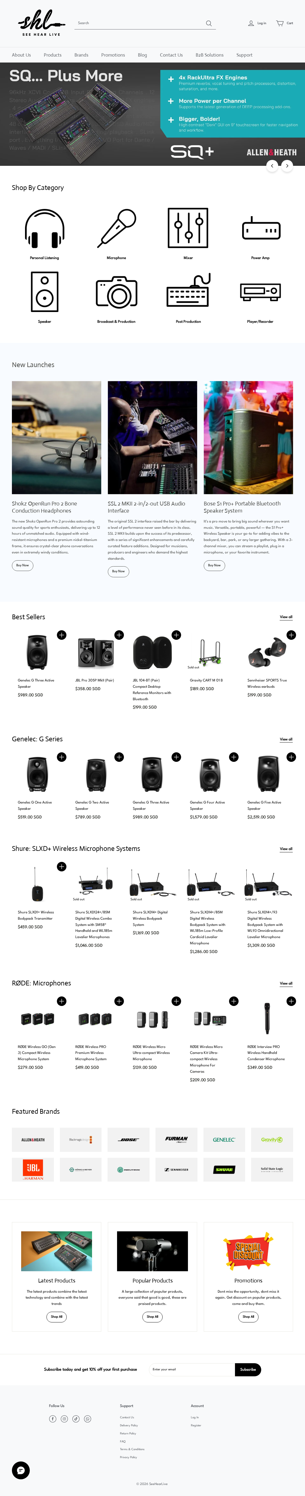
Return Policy (128, 1433)
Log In (195, 1417)
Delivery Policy (129, 1425)
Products (53, 55)
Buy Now (22, 565)
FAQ (122, 1441)
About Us (21, 55)
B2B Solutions (210, 55)
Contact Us (171, 55)
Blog (142, 55)
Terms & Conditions (132, 1449)
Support (244, 55)
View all (286, 617)
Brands (81, 55)
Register (196, 1425)
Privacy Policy (128, 1457)
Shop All (56, 1317)
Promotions (113, 55)
